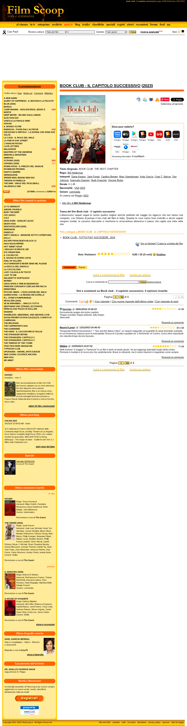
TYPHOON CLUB (12, 349)
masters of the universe (18, 152)
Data (20, 93)
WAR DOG (9, 357)
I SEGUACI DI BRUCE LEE (16, 249)
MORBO (8, 281)
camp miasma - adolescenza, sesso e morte (24, 110)
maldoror (10, 149)
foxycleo (66, 309)
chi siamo (131, 722)
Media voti (27, 93)
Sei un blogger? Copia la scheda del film (161, 243)
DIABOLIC (9, 232)
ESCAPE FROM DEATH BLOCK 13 (20, 241)
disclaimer (142, 722)
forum (154, 24)
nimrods (8, 158)
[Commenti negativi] (91, 301)
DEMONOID (9, 229)
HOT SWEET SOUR (13, 246)
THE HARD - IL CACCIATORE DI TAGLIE (23, 331)
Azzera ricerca (154, 282)
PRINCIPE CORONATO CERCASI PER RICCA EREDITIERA (25, 287)
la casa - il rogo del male (19, 138)
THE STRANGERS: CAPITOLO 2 (19, 337)
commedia (74, 191)
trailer (86, 24)
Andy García (146, 176)
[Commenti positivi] (87, 301)
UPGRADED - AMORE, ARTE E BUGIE (22, 352)
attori (130, 24)
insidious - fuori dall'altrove (21, 129)
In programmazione (29, 86)
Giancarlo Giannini (79, 180)
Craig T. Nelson (163, 176)
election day (11, 118)
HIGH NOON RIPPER (14, 244)
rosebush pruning (14, 169)
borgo (8, 107)
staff (123, 722)
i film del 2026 (104, 722)
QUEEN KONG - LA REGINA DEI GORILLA (24, 295)
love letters (11, 146)
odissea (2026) (11, 163)
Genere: (100, 32)
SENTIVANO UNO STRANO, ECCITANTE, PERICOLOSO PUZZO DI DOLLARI (23, 307)
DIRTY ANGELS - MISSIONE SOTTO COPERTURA (27, 235)
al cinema (22, 24)
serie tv (68, 24)
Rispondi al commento (173, 322)
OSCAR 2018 (11, 421)
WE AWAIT (9, 360)
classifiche (98, 24)
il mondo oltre (12, 126)
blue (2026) (10, 104)
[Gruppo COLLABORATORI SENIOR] (61, 309)
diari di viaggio (177, 722)
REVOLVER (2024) (12, 301)
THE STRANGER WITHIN (15, 334)
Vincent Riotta (115, 180)
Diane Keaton (78, 176)
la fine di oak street (16, 140)
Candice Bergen (109, 176)
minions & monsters (15, 155)
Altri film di (76, 203)
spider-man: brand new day (19, 178)
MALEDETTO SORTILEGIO (17, 278)
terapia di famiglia (14, 180)
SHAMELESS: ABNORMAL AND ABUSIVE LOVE (26, 315)
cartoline (116, 722)
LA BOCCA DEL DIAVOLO (16, 266)
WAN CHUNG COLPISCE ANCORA (20, 354)
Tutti (81, 301)
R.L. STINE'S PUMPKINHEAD (17, 298)
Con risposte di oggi (166, 301)
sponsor (166, 722)
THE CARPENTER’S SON (16, 326)
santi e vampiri (12, 172)
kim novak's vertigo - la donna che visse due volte (29, 133)
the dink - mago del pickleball (21, 183)
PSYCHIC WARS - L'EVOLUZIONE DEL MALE (25, 292)
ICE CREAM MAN (12, 252)
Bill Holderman (75, 172)
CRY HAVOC (10, 215)
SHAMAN (8, 312)
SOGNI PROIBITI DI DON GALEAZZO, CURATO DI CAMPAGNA (27, 318)
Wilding (63, 346)
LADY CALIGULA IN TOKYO (17, 272)
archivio (57, 24)
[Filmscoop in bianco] (179, 32)
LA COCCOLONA (12, 269)
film (54, 191)
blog (77, 24)
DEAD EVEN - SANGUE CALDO (19, 221)
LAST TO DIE (10, 275)
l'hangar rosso (13, 143)
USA (77, 188)
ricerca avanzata (149, 32)
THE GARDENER (12, 329)
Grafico (161, 254)
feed (162, 24)
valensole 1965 (12, 186)
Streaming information (122, 156)
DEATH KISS (10, 224)
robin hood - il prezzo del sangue (23, 166)
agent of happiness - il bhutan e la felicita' (29, 101)
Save (166, 99)
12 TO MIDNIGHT (12, 206)
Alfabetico (48, 93)
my (169, 24)
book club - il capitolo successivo (100, 85)
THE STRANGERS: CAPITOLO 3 (19, 340)
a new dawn (10, 98)
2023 (147, 85)
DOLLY (7, 238)
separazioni (10, 175)
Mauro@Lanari (67, 327)
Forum (82, 267)
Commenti (69, 267)
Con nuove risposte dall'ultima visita (132, 301)
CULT (6, 218)
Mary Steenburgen (129, 176)
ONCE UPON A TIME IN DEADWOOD (21, 284)
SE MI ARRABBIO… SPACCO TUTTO (21, 303)
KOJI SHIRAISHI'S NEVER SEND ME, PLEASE (25, 263)
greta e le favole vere (17, 121)
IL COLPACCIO (11, 255)
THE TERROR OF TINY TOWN (18, 343)
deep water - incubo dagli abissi (22, 115)
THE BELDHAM (11, 323)
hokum (8, 123)
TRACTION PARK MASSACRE (18, 346)
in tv (32, 24)
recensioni (142, 24)
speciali (110, 24)
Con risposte (102, 301)
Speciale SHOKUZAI (25, 461)
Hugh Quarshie (99, 180)
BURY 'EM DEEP (11, 212)
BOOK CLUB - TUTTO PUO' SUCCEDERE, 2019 (89, 237)
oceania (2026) (12, 160)
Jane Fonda (93, 176)
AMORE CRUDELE (13, 209)
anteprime (44, 24)
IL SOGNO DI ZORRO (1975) (17, 258)
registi (121, 24)
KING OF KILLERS (13, 261)
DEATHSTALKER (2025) (15, 226)
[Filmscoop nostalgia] (182, 32)
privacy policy (154, 722)
